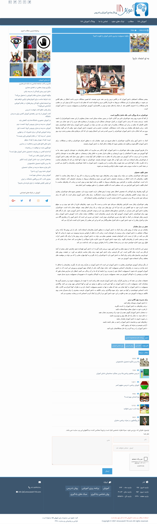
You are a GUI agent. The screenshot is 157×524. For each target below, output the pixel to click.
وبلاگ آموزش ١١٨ (87, 21)
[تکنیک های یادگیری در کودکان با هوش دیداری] (16, 42)
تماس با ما (103, 21)
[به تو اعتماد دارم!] (43, 56)
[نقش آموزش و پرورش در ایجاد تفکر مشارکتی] (16, 56)
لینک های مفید (117, 21)
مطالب (131, 21)
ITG (56, 521)
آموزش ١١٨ (141, 21)
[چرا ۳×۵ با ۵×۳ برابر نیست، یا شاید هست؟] (30, 42)
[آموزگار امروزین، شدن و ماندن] (30, 56)
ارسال (107, 471)
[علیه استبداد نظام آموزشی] (43, 42)
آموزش (56, 518)
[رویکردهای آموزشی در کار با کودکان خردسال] (43, 69)
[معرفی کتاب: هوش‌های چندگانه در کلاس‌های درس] (16, 69)
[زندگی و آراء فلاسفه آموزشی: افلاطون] (30, 69)
